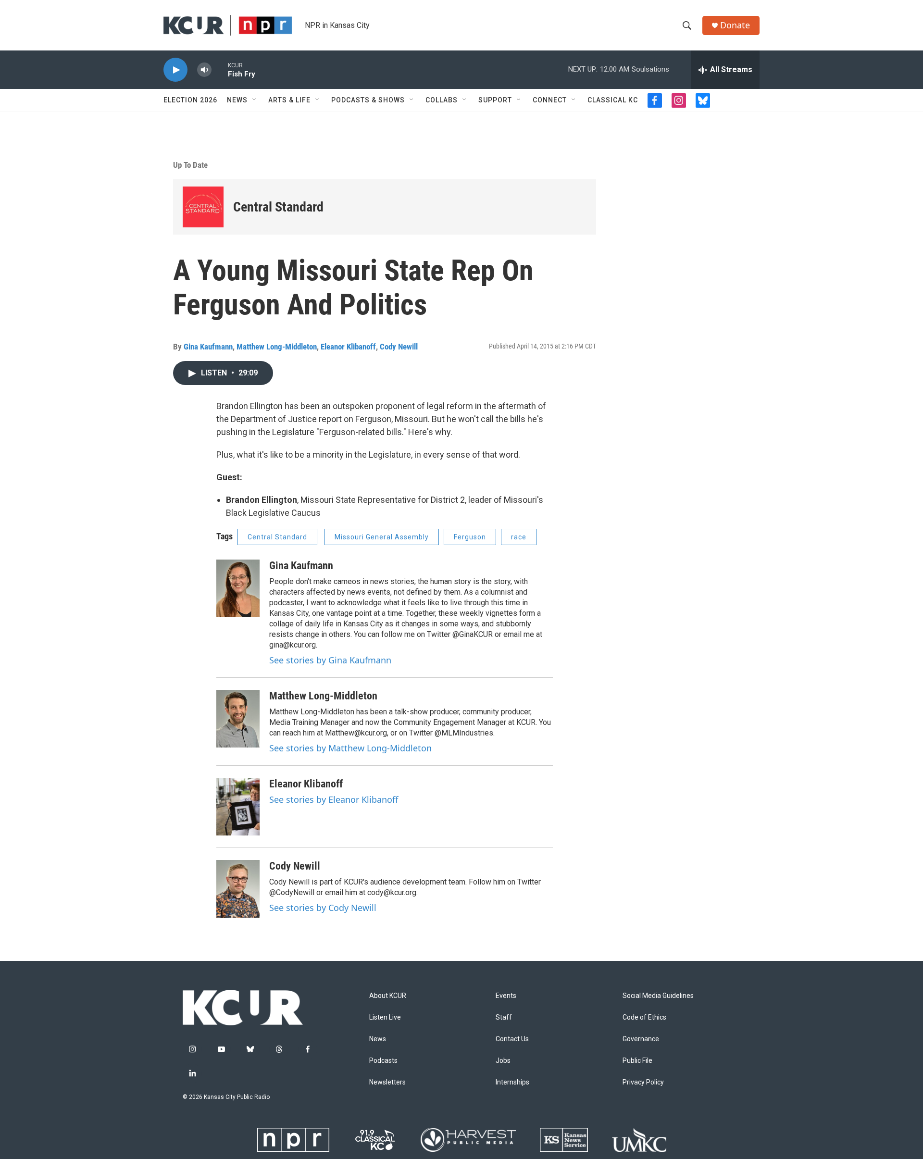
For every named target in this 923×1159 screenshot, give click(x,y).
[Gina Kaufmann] (238, 588)
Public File (637, 1060)
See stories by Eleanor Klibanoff (333, 799)
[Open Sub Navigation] (255, 100)
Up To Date (190, 165)
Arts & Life (289, 100)
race (518, 537)
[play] (175, 69)
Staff (504, 1017)
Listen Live (385, 1017)
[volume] (204, 70)
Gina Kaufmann (208, 346)
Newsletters (387, 1082)
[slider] (219, 69)
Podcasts (383, 1060)
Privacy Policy (643, 1082)
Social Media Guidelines (658, 995)
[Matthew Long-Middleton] (238, 719)
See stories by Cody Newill (322, 907)
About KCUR (387, 995)
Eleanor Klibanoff (348, 346)
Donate (735, 25)
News (237, 100)
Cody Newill (399, 346)
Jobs (503, 1060)
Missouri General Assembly (382, 537)
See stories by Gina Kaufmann (330, 660)
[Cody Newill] (238, 889)
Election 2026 (190, 100)
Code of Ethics (644, 1017)
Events (506, 995)
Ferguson (470, 537)
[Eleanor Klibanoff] (238, 806)
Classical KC (612, 100)
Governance (641, 1039)
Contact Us (512, 1039)
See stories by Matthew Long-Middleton (350, 748)
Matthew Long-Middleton (277, 346)
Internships (512, 1082)
